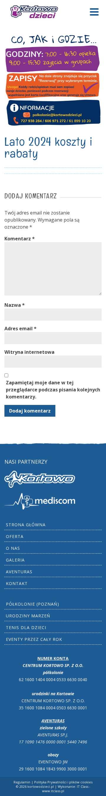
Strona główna (26, 524)
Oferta (15, 536)
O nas (13, 548)
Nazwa (14, 305)
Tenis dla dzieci (26, 627)
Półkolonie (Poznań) (32, 604)
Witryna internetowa (29, 352)
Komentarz (19, 238)
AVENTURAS (19, 571)
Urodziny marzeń (28, 616)
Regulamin (22, 782)
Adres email (20, 328)
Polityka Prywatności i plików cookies (63, 782)
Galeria (15, 560)
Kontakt (17, 583)
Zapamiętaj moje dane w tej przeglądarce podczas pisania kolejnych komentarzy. (53, 389)
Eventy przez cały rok (34, 639)
